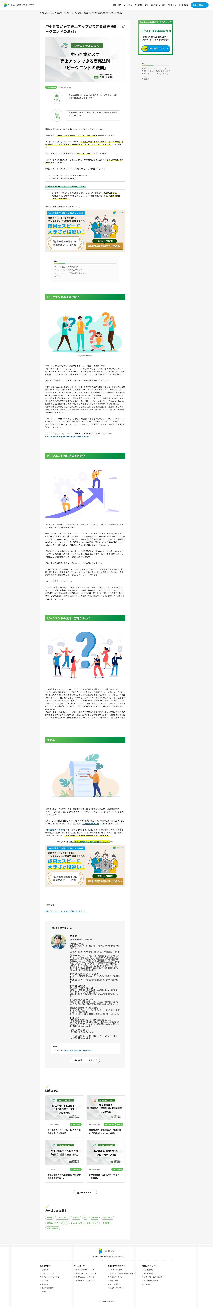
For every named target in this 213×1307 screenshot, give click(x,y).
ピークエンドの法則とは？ (67, 267)
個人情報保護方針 (48, 1288)
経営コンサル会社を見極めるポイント (123, 1273)
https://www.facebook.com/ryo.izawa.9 (78, 1050)
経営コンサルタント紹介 (50, 1277)
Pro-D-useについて (75, 1223)
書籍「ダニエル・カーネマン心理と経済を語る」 (65, 911)
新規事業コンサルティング (85, 1270)
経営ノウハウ (107, 1217)
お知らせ (45, 1284)
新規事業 (106, 1223)
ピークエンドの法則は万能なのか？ (71, 273)
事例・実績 (114, 1280)
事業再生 (76, 1217)
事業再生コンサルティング (85, 1280)
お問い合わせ (198, 5)
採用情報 (45, 1280)
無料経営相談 (148, 1270)
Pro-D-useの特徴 (116, 1270)
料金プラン (139, 5)
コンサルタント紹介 (158, 5)
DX (85, 1217)
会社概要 (45, 1270)
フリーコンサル (62, 1217)
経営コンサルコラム (117, 1288)
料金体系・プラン (116, 1277)
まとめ (59, 276)
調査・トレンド (92, 1223)
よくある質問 (183, 5)
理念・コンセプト (48, 1273)
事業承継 (94, 1217)
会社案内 (171, 5)
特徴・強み (117, 5)
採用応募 (147, 1284)
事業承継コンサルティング (85, 1277)
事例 (146, 5)
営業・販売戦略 (52, 1228)
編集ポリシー (46, 1291)
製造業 (49, 1217)
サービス (127, 5)
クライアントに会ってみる (153, 1277)
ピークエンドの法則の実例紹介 (69, 270)
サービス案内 (148, 1273)
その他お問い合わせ (151, 1280)
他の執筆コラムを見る (84, 1060)
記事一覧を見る (84, 1192)
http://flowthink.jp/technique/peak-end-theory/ (67, 436)
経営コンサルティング (55, 1223)
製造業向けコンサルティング (86, 1273)
